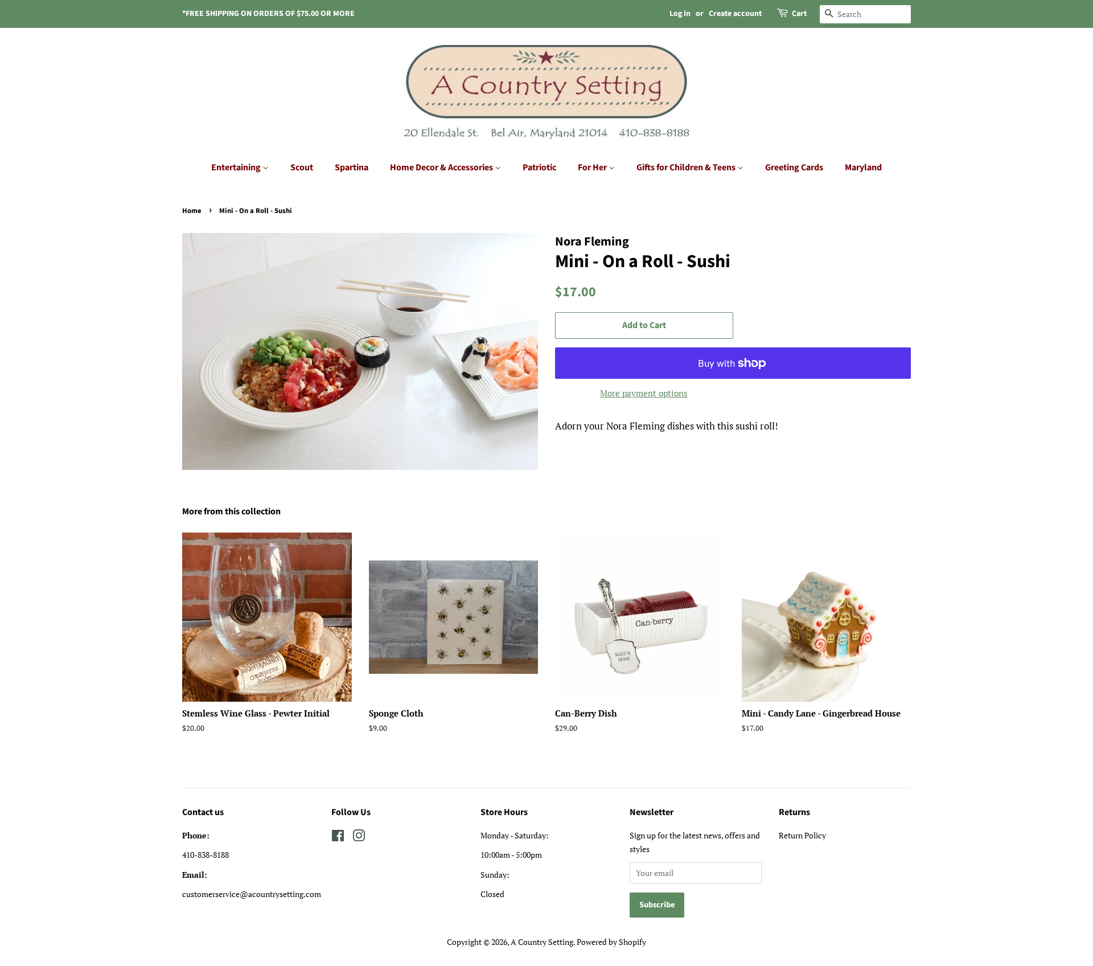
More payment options (644, 393)
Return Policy (802, 835)
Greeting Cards (794, 167)
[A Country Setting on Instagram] (358, 837)
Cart (799, 13)
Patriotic (539, 167)
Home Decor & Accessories (442, 167)
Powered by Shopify (611, 941)
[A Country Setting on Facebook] (337, 837)
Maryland (863, 167)
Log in (680, 13)
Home (192, 211)
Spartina (351, 167)
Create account (735, 13)
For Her (593, 167)
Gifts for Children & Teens (686, 167)
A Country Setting (542, 941)
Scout (301, 167)
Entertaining (236, 167)
